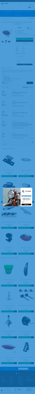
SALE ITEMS (17, 15)
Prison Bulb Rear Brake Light (9, 247)
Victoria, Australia (30, 380)
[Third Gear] (4, 3)
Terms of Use (20, 378)
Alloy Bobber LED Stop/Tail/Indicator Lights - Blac (26, 305)
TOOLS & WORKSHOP (18, 11)
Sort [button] (3, 86)
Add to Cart (25, 38)
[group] (7, 82)
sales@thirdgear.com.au (30, 379)
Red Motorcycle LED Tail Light (9, 357)
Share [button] (23, 95)
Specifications (10, 67)
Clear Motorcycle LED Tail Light (26, 170)
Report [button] (21, 95)
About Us (11, 378)
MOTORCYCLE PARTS (8, 11)
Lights (11, 18)
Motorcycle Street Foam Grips (7, 390)
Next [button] (11, 41)
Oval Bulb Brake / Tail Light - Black (26, 247)
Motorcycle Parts (6, 18)
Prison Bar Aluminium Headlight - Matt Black (26, 331)
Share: (30, 18)
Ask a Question (25, 43)
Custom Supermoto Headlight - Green (9, 279)
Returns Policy (20, 382)
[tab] (25, 87)
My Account (31, 4)
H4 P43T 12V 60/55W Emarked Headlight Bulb (9, 331)
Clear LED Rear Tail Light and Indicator (9, 170)
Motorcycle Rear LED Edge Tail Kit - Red (26, 279)
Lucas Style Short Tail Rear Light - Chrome (8, 19)
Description (4, 67)
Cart (31, 7)
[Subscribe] (27, 369)
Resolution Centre (3, 381)
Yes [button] (19, 95)
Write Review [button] (30, 82)
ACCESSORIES (28, 11)
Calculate (24, 64)
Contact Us (11, 381)
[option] (7, 33)
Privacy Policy (20, 381)
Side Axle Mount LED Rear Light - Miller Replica (26, 357)
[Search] (19, 5)
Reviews (11, 382)
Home (2, 18)
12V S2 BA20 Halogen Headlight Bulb (8, 305)
